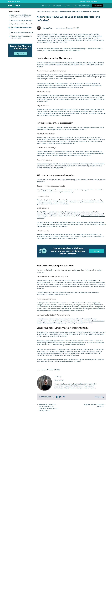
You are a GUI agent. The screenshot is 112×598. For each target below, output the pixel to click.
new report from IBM (84, 63)
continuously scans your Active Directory (49, 353)
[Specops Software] (14, 6)
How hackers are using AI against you (21, 20)
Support (88, 1)
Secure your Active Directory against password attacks (21, 37)
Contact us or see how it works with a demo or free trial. (64, 362)
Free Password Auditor (82, 6)
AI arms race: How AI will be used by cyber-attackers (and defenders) (21, 16)
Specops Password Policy (48, 341)
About (67, 6)
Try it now (20, 54)
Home (38, 11)
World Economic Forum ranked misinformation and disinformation (60, 222)
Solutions (45, 6)
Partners (82, 1)
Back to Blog (99, 397)
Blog (42, 11)
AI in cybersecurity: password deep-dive (21, 28)
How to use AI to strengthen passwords (22, 32)
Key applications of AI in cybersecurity (22, 24)
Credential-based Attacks (51, 11)
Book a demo (98, 6)
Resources (56, 6)
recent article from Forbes (54, 83)
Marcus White (48, 28)
